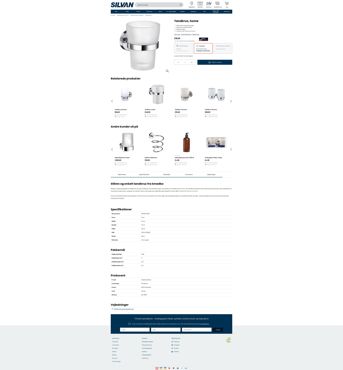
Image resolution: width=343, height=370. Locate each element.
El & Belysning (171, 11)
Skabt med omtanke (216, 11)
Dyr (205, 11)
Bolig (160, 11)
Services (114, 358)
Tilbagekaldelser (146, 355)
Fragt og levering (147, 345)
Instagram (177, 345)
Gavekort (144, 351)
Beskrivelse (122, 174)
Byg (116, 11)
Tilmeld (218, 330)
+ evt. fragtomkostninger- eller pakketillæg (184, 40)
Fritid (138, 11)
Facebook (176, 341)
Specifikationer (144, 174)
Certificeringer (116, 361)
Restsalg (227, 11)
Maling (182, 11)
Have (127, 11)
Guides (114, 351)
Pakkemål (166, 174)
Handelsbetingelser (147, 341)
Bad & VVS (149, 11)
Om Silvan (115, 348)
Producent (189, 174)
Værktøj (193, 11)
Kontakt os (145, 358)
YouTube (176, 348)
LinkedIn (176, 351)
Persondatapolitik (147, 348)
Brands (114, 355)
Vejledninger (211, 174)
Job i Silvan (115, 345)
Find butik (115, 341)
